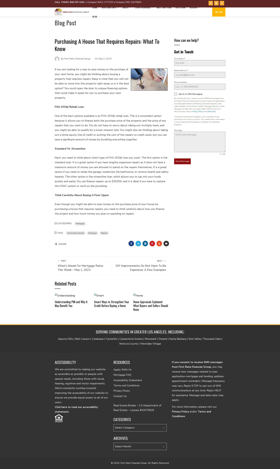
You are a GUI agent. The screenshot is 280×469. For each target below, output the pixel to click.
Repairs (104, 233)
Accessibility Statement (127, 380)
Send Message (182, 161)
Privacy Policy (197, 111)
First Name (179, 58)
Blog (94, 16)
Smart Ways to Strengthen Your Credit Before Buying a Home (111, 304)
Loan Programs (142, 7)
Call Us (218, 11)
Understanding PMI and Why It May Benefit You (71, 304)
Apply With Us (122, 369)
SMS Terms (211, 111)
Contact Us (120, 396)
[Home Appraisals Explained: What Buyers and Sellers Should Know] (138, 295)
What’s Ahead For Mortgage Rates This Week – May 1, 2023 (80, 266)
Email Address (181, 70)
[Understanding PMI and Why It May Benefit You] (65, 295)
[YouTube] (216, 3)
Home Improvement (75, 233)
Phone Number (180, 82)
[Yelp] (211, 3)
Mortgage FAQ (122, 375)
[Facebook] (222, 3)
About (126, 7)
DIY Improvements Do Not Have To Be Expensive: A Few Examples (141, 266)
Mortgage (80, 223)
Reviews (193, 7)
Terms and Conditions (126, 385)
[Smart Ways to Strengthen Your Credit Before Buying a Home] (99, 295)
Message (178, 130)
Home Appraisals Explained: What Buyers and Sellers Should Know (150, 305)
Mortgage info (109, 7)
